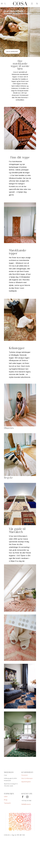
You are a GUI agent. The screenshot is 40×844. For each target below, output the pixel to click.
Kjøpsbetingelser (26, 781)
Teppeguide (7, 803)
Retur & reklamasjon (27, 778)
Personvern (24, 775)
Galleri (6, 796)
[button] (2, 3)
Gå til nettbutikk (12, 51)
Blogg (5, 800)
